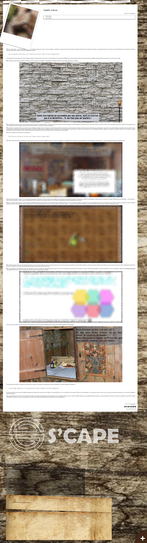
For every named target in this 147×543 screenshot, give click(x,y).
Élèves (12, 457)
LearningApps (18, 502)
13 (14, 464)
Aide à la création (30, 2)
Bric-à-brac (84, 2)
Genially (14, 502)
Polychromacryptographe (130, 268)
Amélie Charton (132, 13)
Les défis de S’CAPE (66, 2)
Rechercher (103, 2)
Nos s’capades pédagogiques (121, 2)
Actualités (12, 2)
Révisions (17, 465)
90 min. (10, 462)
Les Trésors (49, 2)
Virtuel (10, 456)
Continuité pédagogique (24, 465)
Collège (15, 459)
